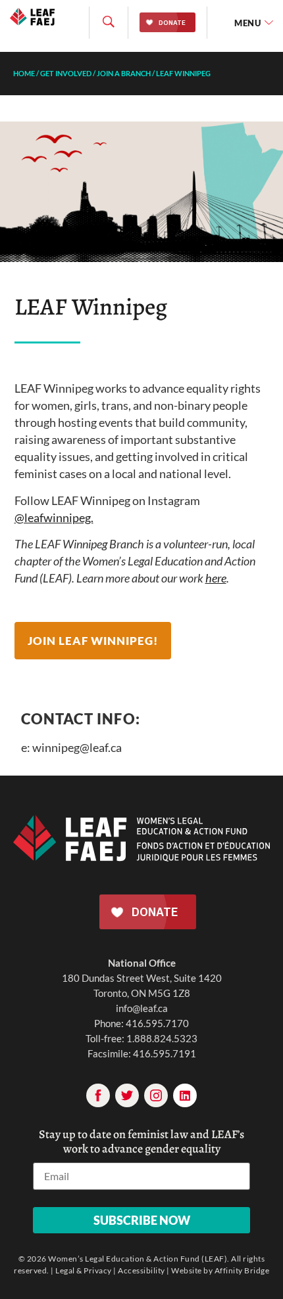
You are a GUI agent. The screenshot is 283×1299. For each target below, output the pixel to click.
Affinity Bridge (242, 1270)
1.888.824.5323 (161, 1038)
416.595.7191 (164, 1053)
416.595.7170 (157, 1023)
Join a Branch (124, 73)
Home (24, 73)
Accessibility (141, 1270)
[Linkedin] (185, 1095)
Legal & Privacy (83, 1270)
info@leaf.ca (142, 1008)
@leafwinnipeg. (53, 517)
